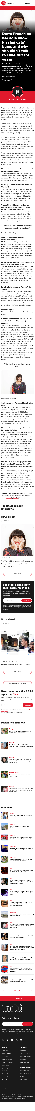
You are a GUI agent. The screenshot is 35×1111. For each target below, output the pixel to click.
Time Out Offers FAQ (25, 1056)
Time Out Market (24, 1062)
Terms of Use (28, 710)
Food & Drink (17, 8)
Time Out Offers (24, 1070)
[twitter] (17, 1040)
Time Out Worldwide (25, 1073)
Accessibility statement (8, 1077)
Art (29, 8)
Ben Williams (21, 99)
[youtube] (21, 1040)
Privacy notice (5, 1066)
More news (17, 990)
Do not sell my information (6, 1070)
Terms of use (5, 1080)
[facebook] (12, 1040)
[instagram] (3, 1040)
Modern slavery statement (6, 1084)
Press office (5, 1050)
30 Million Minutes (8, 158)
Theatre (24, 8)
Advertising (23, 1059)
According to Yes (12, 498)
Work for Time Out (7, 1059)
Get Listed (23, 1050)
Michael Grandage (19, 205)
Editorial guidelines (7, 1062)
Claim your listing (25, 1053)
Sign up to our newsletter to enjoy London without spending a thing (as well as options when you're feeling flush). (16, 593)
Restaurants (23, 1079)
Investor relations (6, 1053)
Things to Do (9, 8)
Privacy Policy (10, 606)
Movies (22, 1076)
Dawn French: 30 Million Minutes (13, 493)
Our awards (5, 1056)
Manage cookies (6, 1088)
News (2, 8)
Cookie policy (5, 1074)
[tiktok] (7, 1040)
